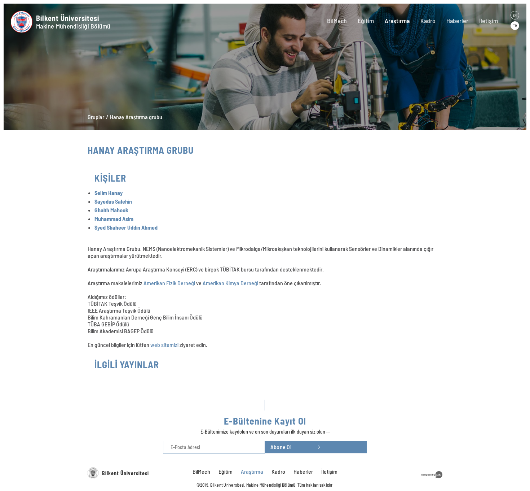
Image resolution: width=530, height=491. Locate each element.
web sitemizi (164, 344)
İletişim (488, 21)
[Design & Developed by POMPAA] (431, 479)
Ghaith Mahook (111, 210)
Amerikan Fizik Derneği (169, 282)
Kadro (428, 21)
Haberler (457, 21)
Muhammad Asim (113, 218)
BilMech (337, 21)
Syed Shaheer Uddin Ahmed (126, 227)
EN (515, 15)
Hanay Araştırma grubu (136, 116)
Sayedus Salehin (113, 201)
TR (515, 25)
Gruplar (96, 116)
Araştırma (397, 21)
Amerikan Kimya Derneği (230, 282)
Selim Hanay (108, 192)
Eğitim (366, 21)
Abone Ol (280, 446)
